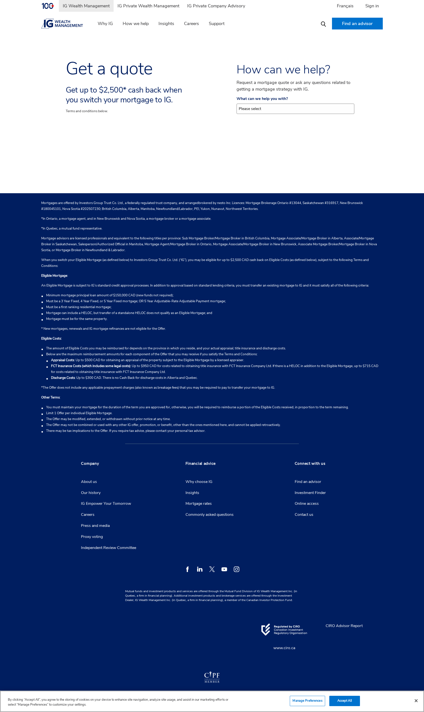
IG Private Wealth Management (148, 6)
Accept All (344, 700)
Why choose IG (199, 481)
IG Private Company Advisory (216, 6)
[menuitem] (50, 6)
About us (89, 481)
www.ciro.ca (284, 648)
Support (217, 24)
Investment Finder (310, 492)
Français (345, 6)
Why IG (105, 24)
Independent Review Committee (108, 547)
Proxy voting (92, 536)
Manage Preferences (307, 700)
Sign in (372, 6)
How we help (136, 24)
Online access (307, 503)
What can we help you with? (262, 98)
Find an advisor (308, 481)
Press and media (95, 525)
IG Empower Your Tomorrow (106, 503)
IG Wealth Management (86, 6)
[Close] (416, 700)
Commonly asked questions (210, 514)
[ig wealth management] (65, 23)
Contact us (304, 514)
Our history (91, 492)
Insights (166, 24)
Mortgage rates (199, 503)
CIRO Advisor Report (344, 626)
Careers (191, 24)
